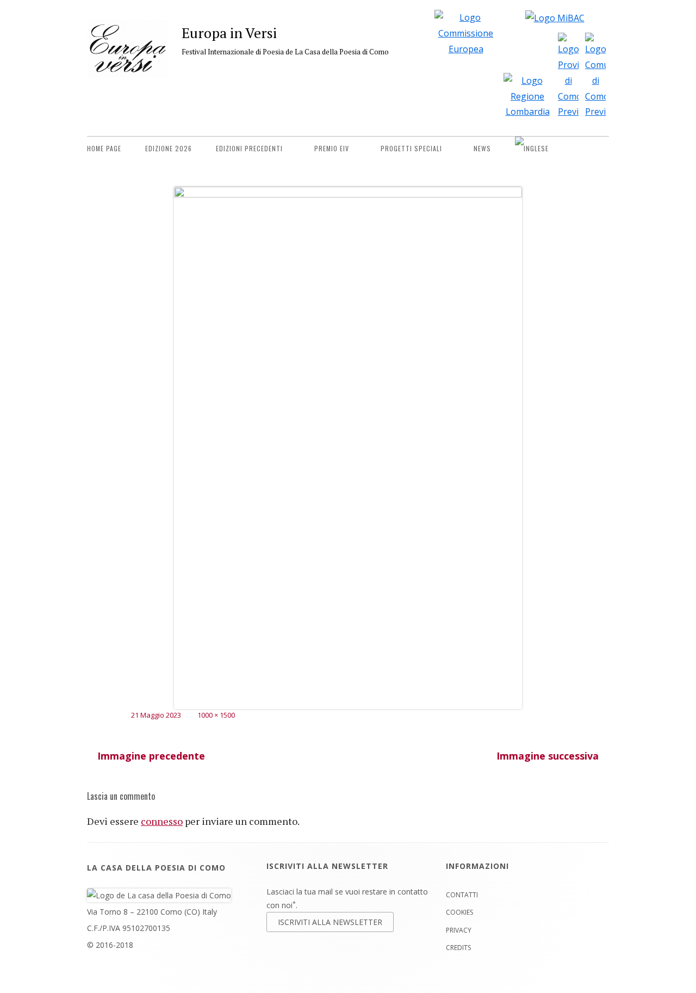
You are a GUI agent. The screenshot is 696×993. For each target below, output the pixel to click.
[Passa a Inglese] (532, 149)
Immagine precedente (151, 755)
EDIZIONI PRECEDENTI (249, 148)
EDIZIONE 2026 (168, 148)
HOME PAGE (104, 148)
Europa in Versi (229, 32)
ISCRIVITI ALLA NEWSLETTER (330, 922)
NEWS (482, 148)
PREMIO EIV (331, 148)
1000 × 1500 (216, 715)
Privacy (458, 930)
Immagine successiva (547, 755)
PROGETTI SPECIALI (411, 148)
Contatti (462, 894)
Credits (458, 947)
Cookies (459, 912)
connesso (162, 821)
